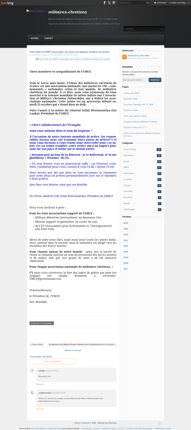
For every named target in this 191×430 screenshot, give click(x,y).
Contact (48, 38)
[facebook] (104, 2)
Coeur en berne (130, 149)
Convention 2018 (130, 99)
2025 (126, 223)
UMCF (126, 167)
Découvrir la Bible (131, 110)
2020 (126, 252)
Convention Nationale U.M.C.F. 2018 (138, 105)
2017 (126, 269)
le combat (128, 179)
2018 (126, 263)
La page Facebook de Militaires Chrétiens (140, 122)
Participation (129, 173)
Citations (127, 185)
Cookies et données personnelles (140, 429)
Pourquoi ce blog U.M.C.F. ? (135, 127)
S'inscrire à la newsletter (41, 323)
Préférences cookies (163, 429)
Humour (127, 203)
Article (126, 161)
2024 (126, 229)
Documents (128, 197)
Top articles (86, 429)
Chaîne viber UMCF (132, 93)
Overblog (112, 423)
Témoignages (129, 209)
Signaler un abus (109, 429)
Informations (129, 155)
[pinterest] (113, 2)
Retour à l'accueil (73, 350)
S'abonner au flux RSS (138, 55)
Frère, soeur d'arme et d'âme (135, 116)
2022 (126, 240)
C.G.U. (121, 429)
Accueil (35, 38)
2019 (126, 257)
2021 (126, 246)
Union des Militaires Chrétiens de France (46, 429)
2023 (126, 234)
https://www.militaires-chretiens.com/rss (142, 58)
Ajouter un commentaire (52, 361)
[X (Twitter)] (109, 2)
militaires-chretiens (67, 12)
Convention (128, 191)
